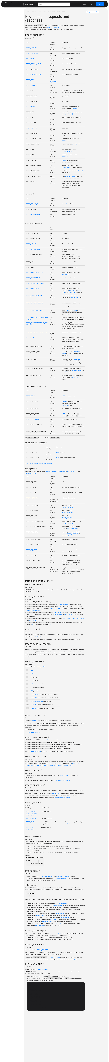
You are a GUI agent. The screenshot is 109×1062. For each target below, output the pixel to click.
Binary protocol (42, 11)
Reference (27, 11)
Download (100, 4)
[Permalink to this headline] (44, 35)
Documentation (29, 4)
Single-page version (92, 12)
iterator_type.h (40, 666)
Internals (34, 11)
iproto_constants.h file (53, 27)
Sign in (85, 4)
